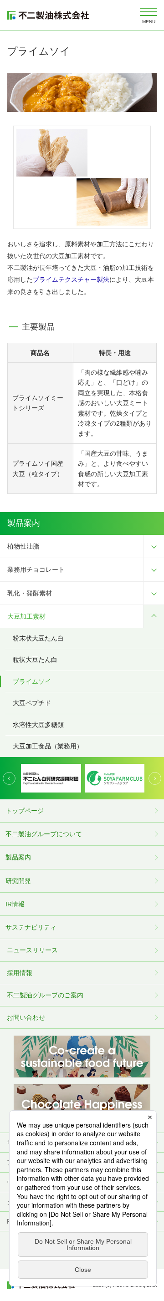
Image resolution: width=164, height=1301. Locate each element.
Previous (9, 778)
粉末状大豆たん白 (38, 638)
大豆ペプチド (32, 702)
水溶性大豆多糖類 (38, 724)
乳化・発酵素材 (29, 593)
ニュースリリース (32, 950)
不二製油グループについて (43, 834)
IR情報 (15, 904)
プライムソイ (32, 681)
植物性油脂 (23, 546)
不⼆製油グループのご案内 (45, 995)
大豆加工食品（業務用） (48, 746)
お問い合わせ (26, 1017)
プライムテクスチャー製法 (71, 279)
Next (155, 778)
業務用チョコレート (36, 569)
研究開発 (18, 880)
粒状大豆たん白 (35, 659)
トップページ (24, 810)
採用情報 (19, 972)
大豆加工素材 (26, 616)
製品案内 (18, 857)
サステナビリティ (30, 927)
